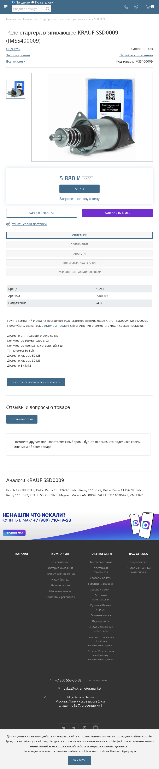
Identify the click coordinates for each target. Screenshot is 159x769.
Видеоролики (101, 621)
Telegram (74, 727)
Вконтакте (63, 727)
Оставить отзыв (101, 615)
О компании (60, 562)
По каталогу (44, 3)
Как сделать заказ (100, 562)
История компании (60, 568)
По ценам (23, 3)
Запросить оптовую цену (79, 198)
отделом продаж (56, 325)
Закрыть (79, 760)
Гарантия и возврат (100, 583)
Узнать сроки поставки (29, 224)
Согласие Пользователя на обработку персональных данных (101, 655)
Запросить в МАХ (117, 213)
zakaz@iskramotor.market (82, 688)
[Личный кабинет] (136, 7)
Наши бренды (60, 579)
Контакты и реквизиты (60, 597)
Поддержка (138, 554)
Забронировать (18, 55)
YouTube (84, 727)
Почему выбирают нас (60, 574)
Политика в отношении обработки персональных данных (101, 641)
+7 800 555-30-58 (68, 680)
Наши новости (60, 585)
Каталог (22, 554)
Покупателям (100, 554)
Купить (79, 188)
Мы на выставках (60, 591)
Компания (60, 554)
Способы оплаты (101, 578)
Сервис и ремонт (101, 589)
